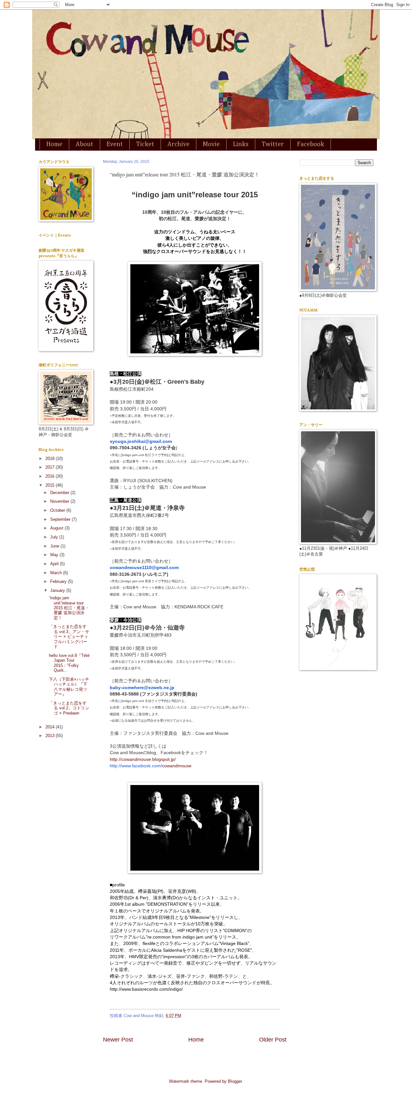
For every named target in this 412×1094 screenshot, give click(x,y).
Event (115, 144)
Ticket (145, 144)
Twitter (273, 144)
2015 (50, 485)
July (54, 537)
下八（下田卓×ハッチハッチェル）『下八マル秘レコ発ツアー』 (69, 687)
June (55, 546)
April (55, 563)
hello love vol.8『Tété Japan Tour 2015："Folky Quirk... (69, 663)
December (60, 492)
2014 (50, 727)
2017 (50, 467)
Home (54, 144)
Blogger (235, 1081)
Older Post (272, 1039)
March (56, 572)
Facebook (310, 144)
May (55, 554)
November (60, 501)
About (84, 144)
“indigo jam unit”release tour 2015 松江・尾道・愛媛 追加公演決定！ (69, 607)
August (57, 528)
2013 (50, 735)
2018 (50, 458)
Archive (178, 144)
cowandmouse (151, 765)
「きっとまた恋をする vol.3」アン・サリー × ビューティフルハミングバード (69, 636)
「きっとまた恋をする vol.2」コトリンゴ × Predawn (69, 708)
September (61, 519)
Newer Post (118, 1039)
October (58, 510)
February (59, 581)
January (58, 590)
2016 (50, 476)
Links (240, 144)
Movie (211, 144)
